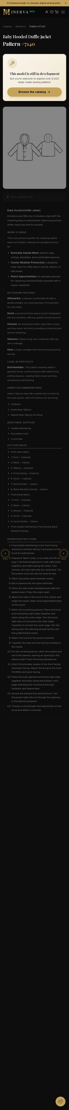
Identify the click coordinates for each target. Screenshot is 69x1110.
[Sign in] (46, 12)
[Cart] (56, 12)
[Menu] (63, 12)
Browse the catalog (32, 92)
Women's (20, 26)
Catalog (7, 26)
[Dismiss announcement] (65, 3)
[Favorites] (51, 12)
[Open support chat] (60, 1101)
